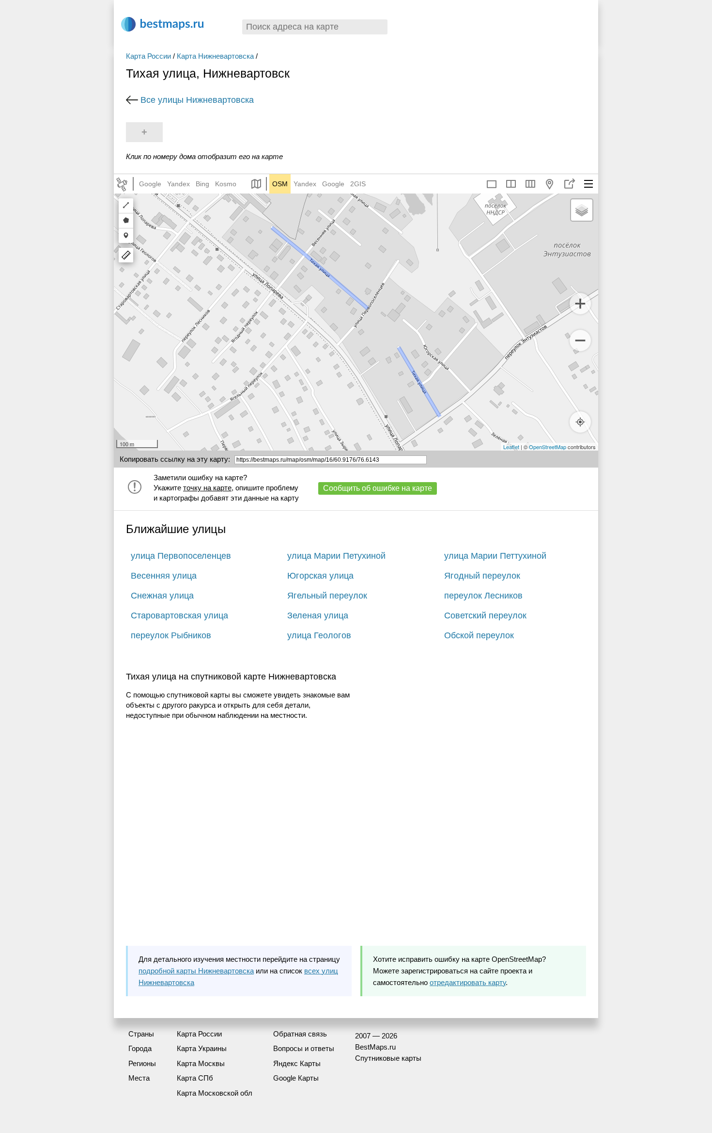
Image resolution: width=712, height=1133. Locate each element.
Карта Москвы (201, 1063)
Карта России (148, 56)
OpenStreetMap (547, 447)
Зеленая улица (317, 615)
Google (150, 184)
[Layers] (581, 210)
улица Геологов (319, 635)
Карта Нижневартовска (215, 56)
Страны (141, 1034)
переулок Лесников (483, 595)
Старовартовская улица (179, 615)
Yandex (178, 184)
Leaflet (511, 447)
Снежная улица (162, 595)
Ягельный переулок (327, 595)
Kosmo (225, 184)
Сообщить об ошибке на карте (377, 488)
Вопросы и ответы (303, 1048)
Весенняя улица (164, 576)
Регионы (142, 1063)
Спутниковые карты (388, 1058)
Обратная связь (300, 1034)
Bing (202, 184)
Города (140, 1048)
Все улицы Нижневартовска (197, 100)
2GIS (358, 184)
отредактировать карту (468, 982)
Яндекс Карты (297, 1063)
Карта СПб (195, 1078)
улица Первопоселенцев (181, 556)
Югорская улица (320, 576)
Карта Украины (202, 1048)
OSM (280, 184)
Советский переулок (485, 615)
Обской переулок (479, 635)
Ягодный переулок (482, 576)
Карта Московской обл (214, 1093)
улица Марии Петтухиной (495, 556)
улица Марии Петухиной (336, 556)
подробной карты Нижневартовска (196, 971)
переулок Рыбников (171, 635)
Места (139, 1078)
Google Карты (296, 1078)
